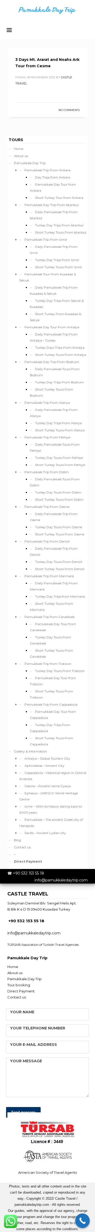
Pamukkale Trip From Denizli (47, 541)
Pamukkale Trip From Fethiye (47, 437)
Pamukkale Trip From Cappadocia (51, 704)
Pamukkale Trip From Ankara (47, 170)
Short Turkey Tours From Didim (59, 499)
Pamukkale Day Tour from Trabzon (53, 681)
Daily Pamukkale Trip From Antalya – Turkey (54, 337)
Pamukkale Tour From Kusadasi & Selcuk (47, 277)
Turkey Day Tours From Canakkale (50, 640)
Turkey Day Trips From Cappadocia (50, 728)
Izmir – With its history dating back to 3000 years (50, 809)
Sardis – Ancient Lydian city (45, 833)
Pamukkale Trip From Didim (47, 472)
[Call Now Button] (82, 1220)
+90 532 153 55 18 (28, 873)
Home (18, 149)
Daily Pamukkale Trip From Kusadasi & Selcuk (54, 290)
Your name (22, 1012)
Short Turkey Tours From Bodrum (51, 392)
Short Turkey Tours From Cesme (59, 534)
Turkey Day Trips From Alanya (58, 423)
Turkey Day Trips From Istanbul (59, 225)
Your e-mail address (33, 1044)
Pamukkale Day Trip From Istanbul (52, 205)
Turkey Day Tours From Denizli (58, 562)
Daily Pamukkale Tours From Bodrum (55, 372)
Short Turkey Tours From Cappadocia (51, 741)
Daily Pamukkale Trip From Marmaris (54, 586)
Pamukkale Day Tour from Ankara (53, 187)
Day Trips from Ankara (52, 177)
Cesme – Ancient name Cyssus (48, 786)
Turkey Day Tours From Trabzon (60, 671)
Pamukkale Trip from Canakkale (49, 617)
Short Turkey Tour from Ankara (59, 198)
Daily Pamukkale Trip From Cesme (54, 517)
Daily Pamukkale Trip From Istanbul (54, 215)
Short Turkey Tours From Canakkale (51, 653)
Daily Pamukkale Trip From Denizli (54, 551)
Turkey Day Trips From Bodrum (59, 382)
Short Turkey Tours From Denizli (59, 569)
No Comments (69, 110)
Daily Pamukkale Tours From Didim (55, 482)
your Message (26, 1061)
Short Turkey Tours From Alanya (60, 430)
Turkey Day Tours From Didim (58, 492)
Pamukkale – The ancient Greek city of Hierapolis (51, 823)
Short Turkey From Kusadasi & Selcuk (55, 317)
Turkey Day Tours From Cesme (58, 527)
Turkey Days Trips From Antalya (59, 348)
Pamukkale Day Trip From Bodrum (52, 362)
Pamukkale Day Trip (30, 163)
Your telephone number (37, 1028)
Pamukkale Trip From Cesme (47, 507)
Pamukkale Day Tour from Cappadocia (53, 715)
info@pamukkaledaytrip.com (61, 880)
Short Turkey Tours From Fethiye (60, 465)
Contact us (22, 847)
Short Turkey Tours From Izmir (58, 267)
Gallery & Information (30, 751)
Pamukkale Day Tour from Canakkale (53, 627)
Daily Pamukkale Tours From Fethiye (55, 447)
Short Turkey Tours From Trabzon (51, 694)
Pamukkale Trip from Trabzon (48, 664)
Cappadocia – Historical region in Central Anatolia (52, 776)
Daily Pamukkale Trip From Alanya (54, 413)
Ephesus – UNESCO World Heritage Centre (48, 796)
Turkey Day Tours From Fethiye (59, 458)
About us (21, 156)
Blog (17, 840)
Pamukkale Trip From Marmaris (49, 576)
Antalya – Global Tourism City (47, 758)
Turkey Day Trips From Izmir (57, 260)
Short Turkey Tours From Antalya (60, 355)
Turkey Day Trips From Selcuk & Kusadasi (57, 304)
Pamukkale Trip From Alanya (47, 403)
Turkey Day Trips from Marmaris (60, 596)
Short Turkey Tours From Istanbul (60, 232)
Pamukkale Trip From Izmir (46, 239)
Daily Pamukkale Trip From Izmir (54, 250)
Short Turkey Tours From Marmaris (51, 607)
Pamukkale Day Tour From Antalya (52, 327)
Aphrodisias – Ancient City (44, 766)
